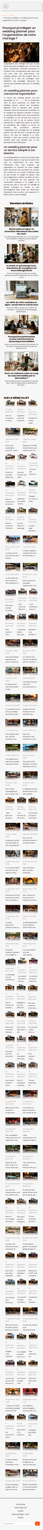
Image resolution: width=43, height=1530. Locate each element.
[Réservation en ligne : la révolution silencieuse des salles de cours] (21, 217)
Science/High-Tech (20, 1514)
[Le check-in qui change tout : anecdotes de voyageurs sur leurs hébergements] (21, 253)
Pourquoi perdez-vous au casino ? (13, 1314)
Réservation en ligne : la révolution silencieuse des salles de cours (21, 231)
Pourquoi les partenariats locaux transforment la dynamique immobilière (21, 339)
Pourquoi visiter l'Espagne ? (36, 1419)
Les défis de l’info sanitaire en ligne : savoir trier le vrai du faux (21, 303)
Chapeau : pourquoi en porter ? (25, 802)
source (21, 100)
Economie (20, 1504)
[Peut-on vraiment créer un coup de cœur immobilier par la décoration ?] (21, 361)
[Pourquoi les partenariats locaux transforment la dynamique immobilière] (21, 324)
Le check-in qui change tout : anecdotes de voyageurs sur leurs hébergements (21, 268)
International (20, 1507)
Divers (11, 15)
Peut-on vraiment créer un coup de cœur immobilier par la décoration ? (21, 376)
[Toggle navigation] (5, 6)
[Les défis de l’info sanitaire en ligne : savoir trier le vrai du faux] (21, 290)
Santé (20, 1511)
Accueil (4, 15)
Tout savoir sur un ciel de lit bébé (14, 857)
